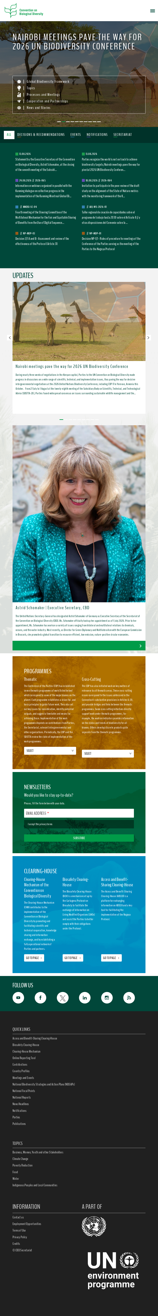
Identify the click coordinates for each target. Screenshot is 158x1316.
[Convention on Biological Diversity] (24, 10)
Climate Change (20, 1158)
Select (30, 750)
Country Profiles (21, 1071)
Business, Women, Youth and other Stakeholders (38, 1152)
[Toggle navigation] (152, 10)
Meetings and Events (23, 1077)
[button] (10, 337)
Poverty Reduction (23, 1165)
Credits (16, 1243)
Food (15, 1172)
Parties (16, 1117)
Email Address (36, 813)
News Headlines (21, 1104)
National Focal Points (24, 1091)
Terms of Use (19, 1230)
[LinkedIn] (90, 998)
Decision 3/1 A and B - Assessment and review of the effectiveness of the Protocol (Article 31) (42, 241)
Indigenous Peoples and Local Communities (35, 1185)
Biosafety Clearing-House (26, 1045)
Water (16, 1178)
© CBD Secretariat (22, 1250)
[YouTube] (24, 998)
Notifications (19, 1110)
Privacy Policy (20, 1237)
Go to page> (34, 958)
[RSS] (134, 998)
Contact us (18, 1217)
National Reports (22, 1097)
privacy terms (46, 824)
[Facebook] (46, 998)
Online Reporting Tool (24, 1058)
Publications (19, 1123)
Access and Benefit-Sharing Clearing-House (35, 1038)
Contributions (20, 1064)
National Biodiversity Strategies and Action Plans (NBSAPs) (44, 1084)
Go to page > (73, 958)
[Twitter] (68, 998)
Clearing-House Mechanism (26, 1051)
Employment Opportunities (27, 1224)
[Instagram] (112, 998)
